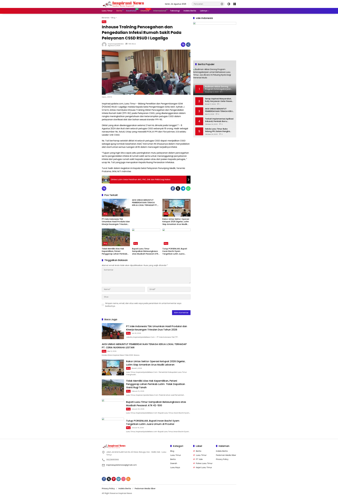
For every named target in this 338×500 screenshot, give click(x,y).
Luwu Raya (175, 467)
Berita (173, 459)
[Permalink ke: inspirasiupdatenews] (105, 44)
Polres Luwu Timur (204, 463)
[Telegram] (183, 188)
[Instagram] (123, 479)
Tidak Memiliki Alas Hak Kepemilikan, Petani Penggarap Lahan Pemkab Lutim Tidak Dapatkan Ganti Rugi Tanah (115, 251)
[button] (222, 4)
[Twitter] (178, 188)
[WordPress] (118, 479)
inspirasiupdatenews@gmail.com (121, 465)
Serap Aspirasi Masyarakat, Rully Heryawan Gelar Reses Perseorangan (218, 100)
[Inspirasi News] (125, 4)
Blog (104, 22)
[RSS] (128, 479)
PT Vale (199, 459)
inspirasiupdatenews (116, 44)
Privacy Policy (222, 459)
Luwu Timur (175, 455)
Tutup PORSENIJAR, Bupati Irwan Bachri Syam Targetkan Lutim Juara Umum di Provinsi (174, 251)
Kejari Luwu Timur (204, 467)
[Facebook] (173, 188)
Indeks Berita (222, 451)
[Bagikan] (188, 44)
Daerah (173, 463)
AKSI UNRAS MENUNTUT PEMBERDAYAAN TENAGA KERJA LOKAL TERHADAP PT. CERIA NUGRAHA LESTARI (144, 203)
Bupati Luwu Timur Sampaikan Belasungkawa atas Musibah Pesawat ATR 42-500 (145, 251)
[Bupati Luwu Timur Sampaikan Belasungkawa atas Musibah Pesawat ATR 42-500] (146, 237)
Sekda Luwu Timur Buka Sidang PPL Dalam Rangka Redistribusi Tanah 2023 (217, 130)
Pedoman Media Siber (226, 455)
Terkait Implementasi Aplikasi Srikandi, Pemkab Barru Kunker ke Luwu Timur (219, 120)
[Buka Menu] (234, 4)
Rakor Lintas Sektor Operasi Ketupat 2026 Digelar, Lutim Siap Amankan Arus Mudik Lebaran (175, 222)
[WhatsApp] (188, 188)
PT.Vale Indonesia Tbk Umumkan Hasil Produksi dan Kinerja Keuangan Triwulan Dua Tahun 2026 (116, 222)
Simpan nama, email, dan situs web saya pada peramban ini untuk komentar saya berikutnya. (143, 304)
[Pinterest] (114, 479)
